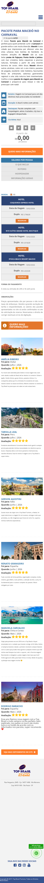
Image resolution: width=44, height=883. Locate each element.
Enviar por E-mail (11, 127)
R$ (14, 194)
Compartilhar (25, 127)
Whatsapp (33, 127)
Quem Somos (35, 10)
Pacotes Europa (34, 16)
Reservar (22, 220)
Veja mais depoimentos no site (18, 752)
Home (38, 5)
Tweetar (18, 127)
